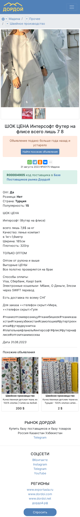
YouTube (40, 473)
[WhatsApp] (29, 162)
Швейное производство (27, 23)
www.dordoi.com (40, 494)
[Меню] (72, 7)
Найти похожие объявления (40, 151)
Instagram (40, 464)
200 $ (20, 408)
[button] (40, 512)
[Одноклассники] (40, 162)
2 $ (60, 408)
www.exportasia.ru (40, 489)
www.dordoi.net (40, 498)
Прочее (34, 19)
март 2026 (9, 359)
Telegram (40, 437)
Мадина (14, 19)
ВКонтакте (40, 460)
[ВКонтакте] (45, 162)
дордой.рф (40, 503)
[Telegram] (35, 162)
